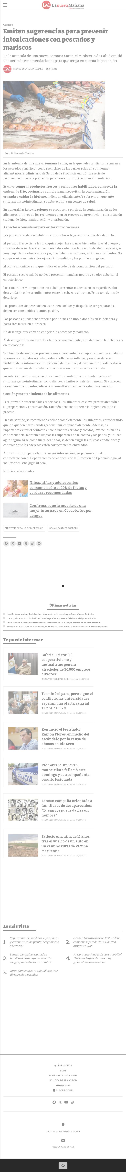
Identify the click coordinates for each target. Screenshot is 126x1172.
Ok (63, 1165)
